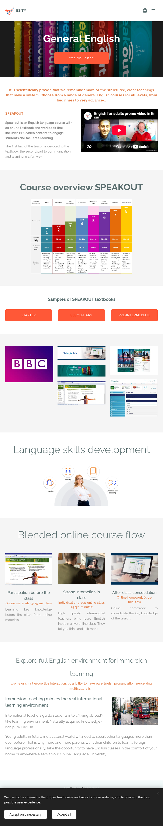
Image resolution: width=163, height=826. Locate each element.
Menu (153, 10)
